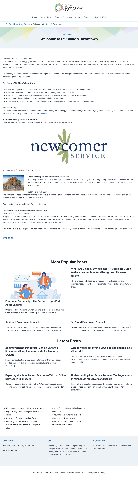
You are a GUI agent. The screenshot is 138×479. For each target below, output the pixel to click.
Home (34, 17)
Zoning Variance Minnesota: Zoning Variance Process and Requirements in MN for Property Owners (31, 351)
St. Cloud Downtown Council (22, 322)
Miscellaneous (69, 34)
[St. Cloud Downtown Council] (69, 7)
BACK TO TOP (9, 238)
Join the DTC (100, 17)
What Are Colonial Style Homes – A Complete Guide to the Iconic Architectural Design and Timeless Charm (101, 272)
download (43, 113)
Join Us (51, 459)
